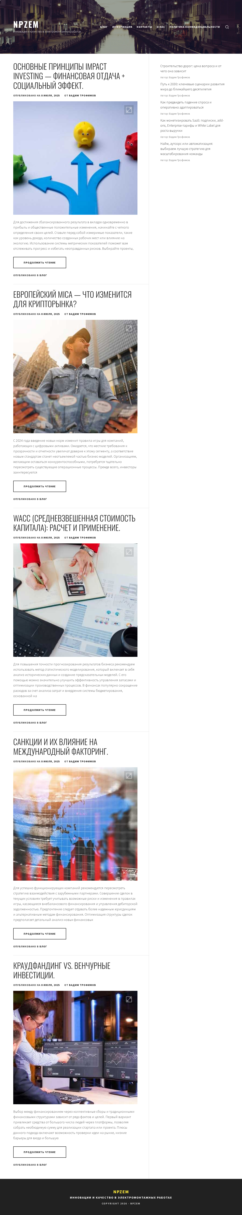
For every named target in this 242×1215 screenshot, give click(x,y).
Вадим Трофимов (82, 95)
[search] (227, 26)
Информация (122, 27)
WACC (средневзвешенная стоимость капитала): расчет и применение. (74, 522)
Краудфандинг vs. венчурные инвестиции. (61, 970)
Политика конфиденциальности (194, 27)
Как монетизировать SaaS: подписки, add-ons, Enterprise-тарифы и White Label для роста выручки (192, 125)
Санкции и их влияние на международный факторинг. (60, 746)
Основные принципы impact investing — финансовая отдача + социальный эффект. (69, 75)
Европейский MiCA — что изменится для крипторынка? (72, 298)
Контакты (144, 27)
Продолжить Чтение (40, 262)
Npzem (26, 24)
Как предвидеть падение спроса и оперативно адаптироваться (186, 104)
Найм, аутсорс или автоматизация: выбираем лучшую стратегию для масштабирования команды (186, 148)
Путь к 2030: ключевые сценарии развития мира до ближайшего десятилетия (192, 86)
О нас (161, 27)
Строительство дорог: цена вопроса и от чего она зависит (190, 68)
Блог (104, 27)
